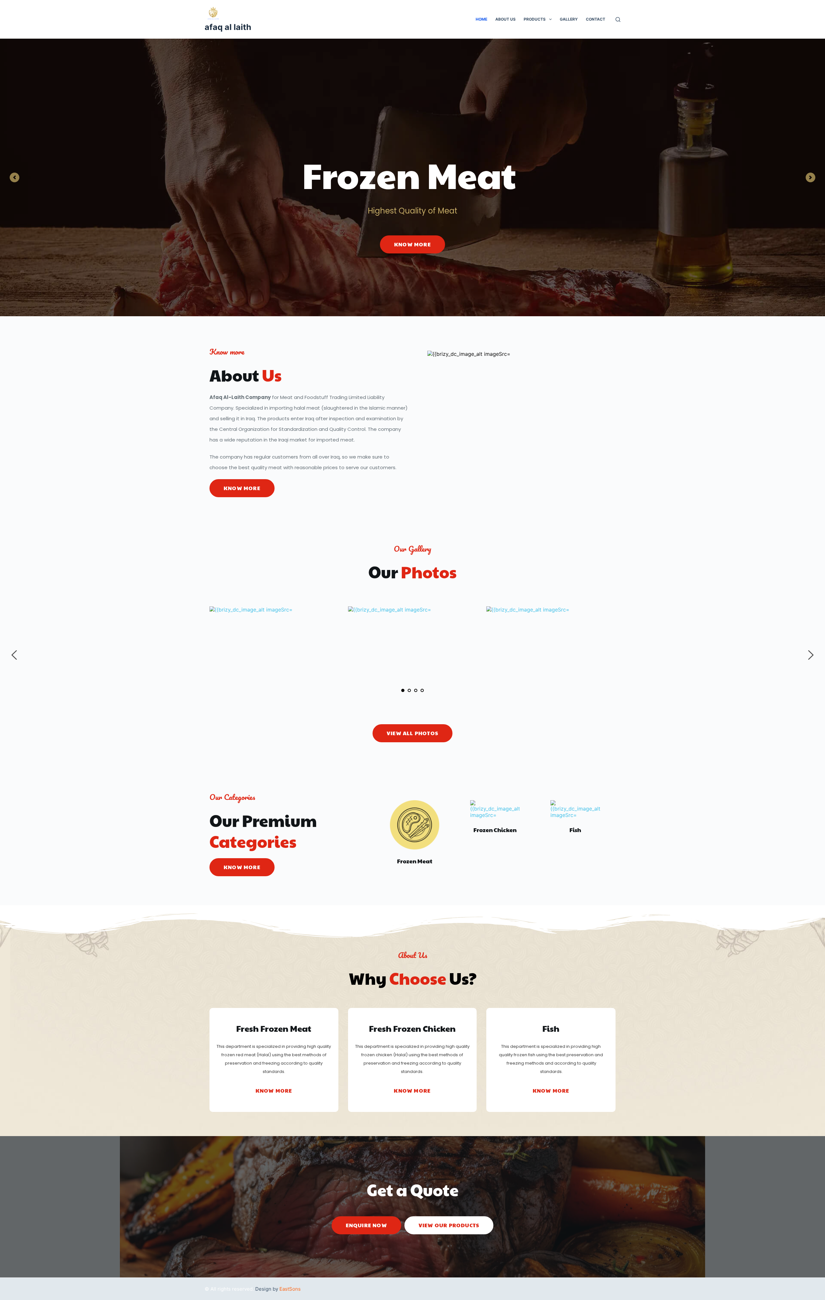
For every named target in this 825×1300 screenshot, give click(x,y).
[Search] (618, 19)
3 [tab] (415, 690)
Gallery (569, 19)
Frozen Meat (414, 861)
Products (535, 19)
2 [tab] (409, 690)
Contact (595, 19)
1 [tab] (402, 690)
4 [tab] (422, 690)
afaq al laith (228, 27)
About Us (505, 19)
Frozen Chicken (495, 830)
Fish (575, 830)
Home (481, 19)
